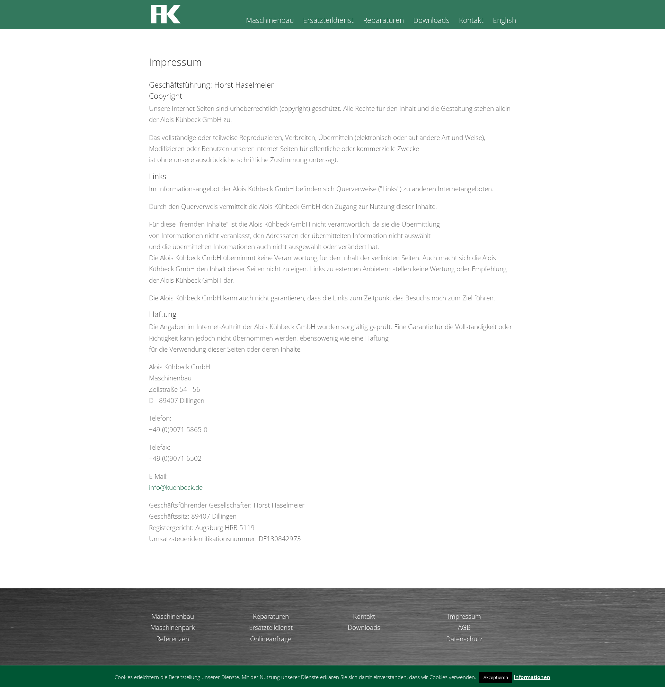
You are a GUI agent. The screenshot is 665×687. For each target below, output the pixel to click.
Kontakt (471, 21)
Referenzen (172, 638)
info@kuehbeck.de (176, 487)
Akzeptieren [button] (496, 677)
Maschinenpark (172, 627)
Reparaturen (383, 21)
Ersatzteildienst (328, 21)
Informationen (532, 676)
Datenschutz (464, 638)
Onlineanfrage (270, 638)
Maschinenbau (270, 21)
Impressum (464, 616)
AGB (464, 627)
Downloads (431, 21)
